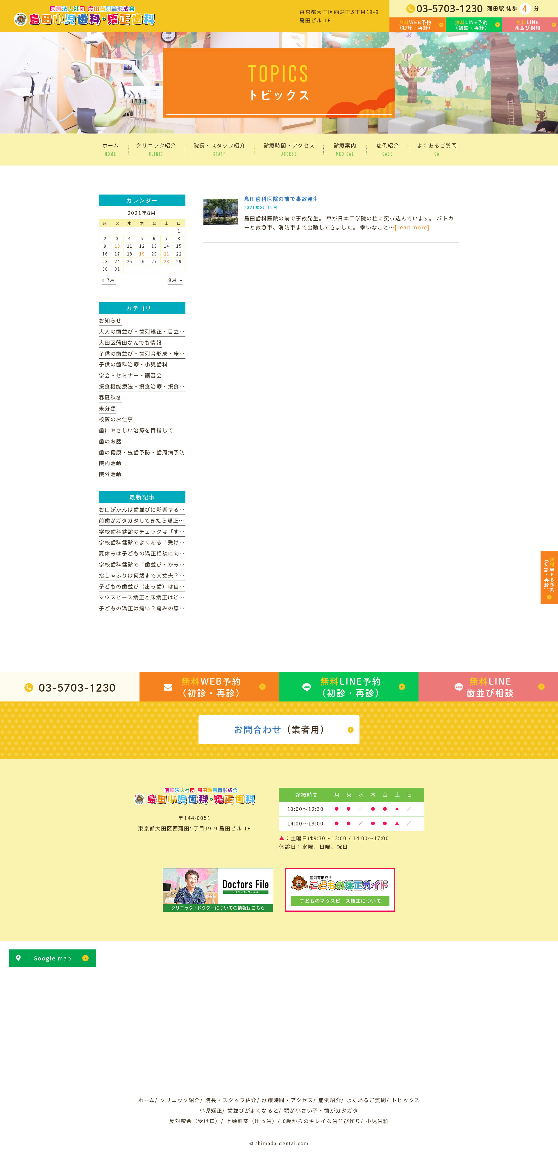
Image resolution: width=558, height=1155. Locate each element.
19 (142, 254)
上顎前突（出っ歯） (252, 1121)
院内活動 (110, 463)
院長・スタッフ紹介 (231, 1100)
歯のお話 (110, 441)
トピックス (405, 1100)
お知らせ (110, 320)
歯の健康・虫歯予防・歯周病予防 (142, 452)
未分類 (107, 408)
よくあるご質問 (366, 1100)
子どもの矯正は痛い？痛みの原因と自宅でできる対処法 (171, 608)
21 (167, 254)
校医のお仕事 (116, 419)
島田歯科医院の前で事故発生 (281, 199)
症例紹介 (329, 1100)
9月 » (175, 279)
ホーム (146, 1100)
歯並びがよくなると (253, 1110)
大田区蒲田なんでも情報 (130, 342)
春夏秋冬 (110, 397)
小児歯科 (377, 1121)
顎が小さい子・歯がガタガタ (321, 1110)
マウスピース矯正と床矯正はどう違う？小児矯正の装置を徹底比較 (185, 597)
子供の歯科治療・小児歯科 (133, 364)
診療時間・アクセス (287, 1100)
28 (167, 261)
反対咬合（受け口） (195, 1121)
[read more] (412, 227)
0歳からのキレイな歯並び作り (322, 1121)
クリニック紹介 (180, 1100)
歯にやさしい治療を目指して (136, 430)
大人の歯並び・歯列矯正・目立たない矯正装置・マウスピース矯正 (185, 331)
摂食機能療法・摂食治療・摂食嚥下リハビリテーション (171, 386)
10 (117, 246)
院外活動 (110, 474)
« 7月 (109, 279)
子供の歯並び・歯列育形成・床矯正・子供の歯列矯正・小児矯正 (182, 353)
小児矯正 (210, 1110)
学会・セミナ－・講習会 (130, 375)
